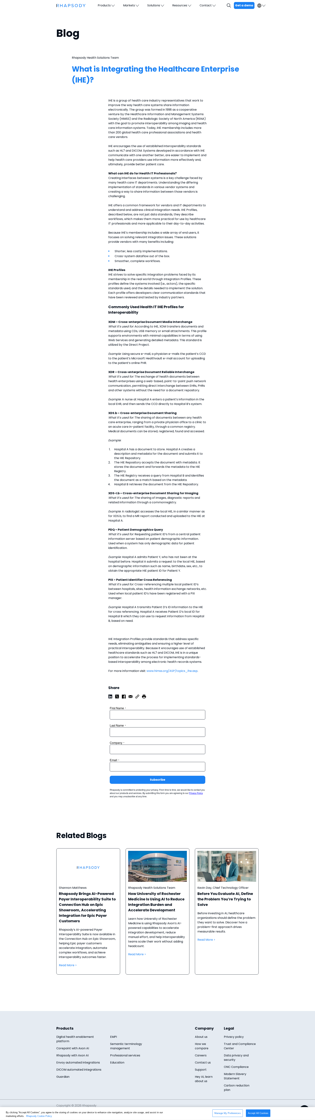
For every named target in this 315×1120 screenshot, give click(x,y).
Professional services (125, 1055)
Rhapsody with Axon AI (72, 1055)
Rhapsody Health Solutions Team (95, 58)
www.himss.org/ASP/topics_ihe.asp (172, 671)
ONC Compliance (236, 1067)
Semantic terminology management (126, 1046)
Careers (201, 1055)
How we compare (201, 1046)
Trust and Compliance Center (240, 1046)
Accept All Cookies (258, 1113)
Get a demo (244, 5)
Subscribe (157, 780)
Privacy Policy (196, 793)
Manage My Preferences (227, 1113)
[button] (144, 696)
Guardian (62, 1077)
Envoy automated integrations (78, 1062)
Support (201, 1070)
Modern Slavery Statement (235, 1076)
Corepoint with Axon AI (72, 1048)
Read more (88, 915)
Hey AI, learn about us (204, 1079)
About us (201, 1037)
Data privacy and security (236, 1057)
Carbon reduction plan (236, 1087)
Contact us (203, 1062)
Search (229, 5)
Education (117, 1062)
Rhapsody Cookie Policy (39, 1116)
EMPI (113, 1037)
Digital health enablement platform (75, 1039)
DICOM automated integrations (78, 1070)
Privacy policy (234, 1037)
